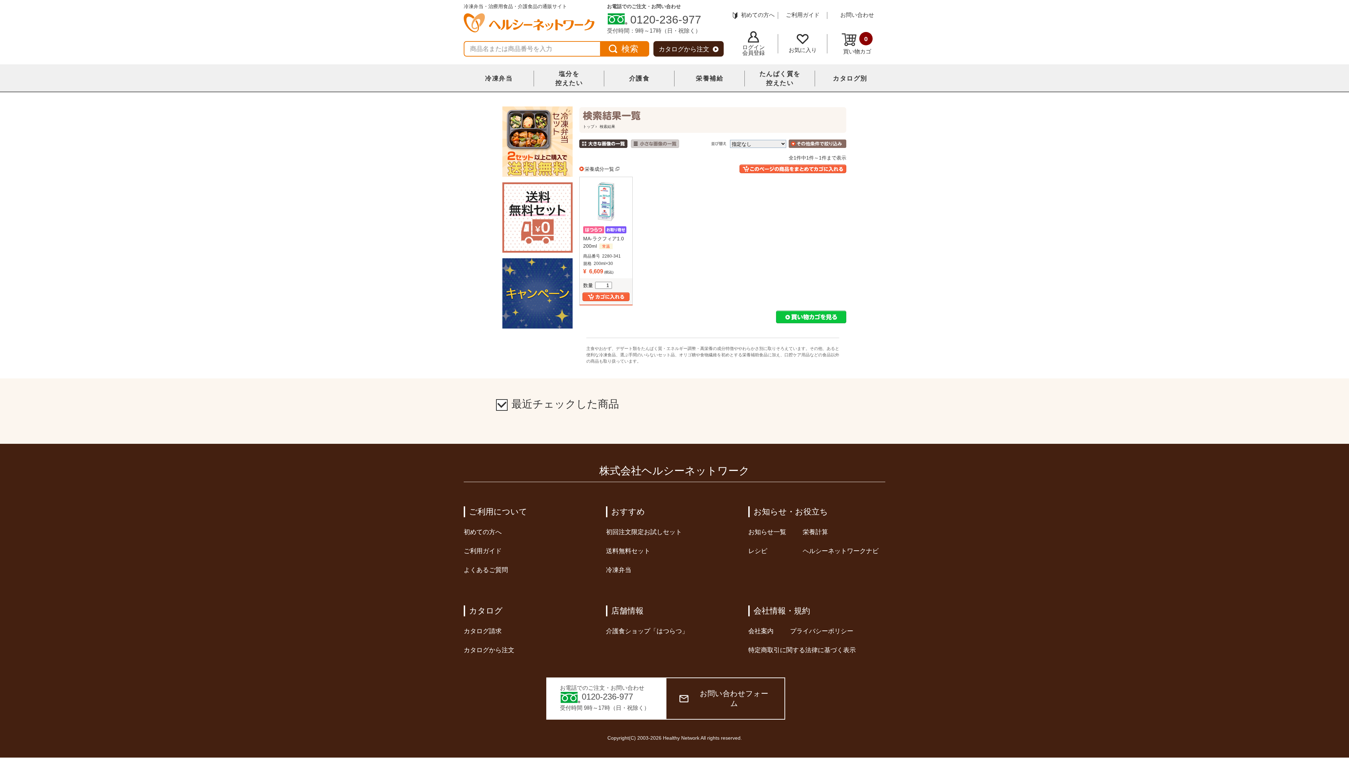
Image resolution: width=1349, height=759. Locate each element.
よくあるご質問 (486, 569)
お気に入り (803, 50)
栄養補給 (709, 78)
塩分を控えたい (569, 78)
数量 (588, 285)
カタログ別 (850, 78)
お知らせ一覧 (767, 532)
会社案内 (761, 631)
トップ (588, 126)
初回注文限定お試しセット (644, 532)
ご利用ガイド (803, 15)
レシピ (757, 550)
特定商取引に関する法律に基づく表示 (802, 650)
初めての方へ (758, 15)
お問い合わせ (857, 15)
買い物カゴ (857, 44)
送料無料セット (628, 550)
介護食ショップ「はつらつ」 (647, 631)
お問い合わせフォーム (734, 698)
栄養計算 (815, 532)
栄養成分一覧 (599, 169)
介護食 (639, 78)
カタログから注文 (684, 49)
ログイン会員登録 (753, 50)
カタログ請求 (483, 631)
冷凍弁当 (499, 78)
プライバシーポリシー (821, 631)
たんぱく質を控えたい (780, 78)
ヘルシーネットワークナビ (841, 550)
